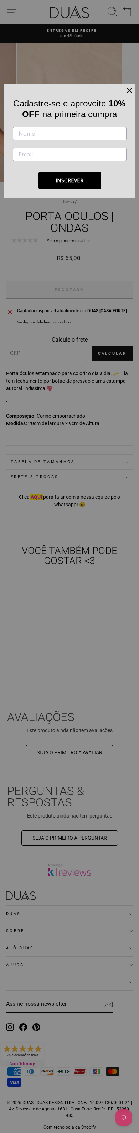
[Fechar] (129, 90)
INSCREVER (70, 180)
